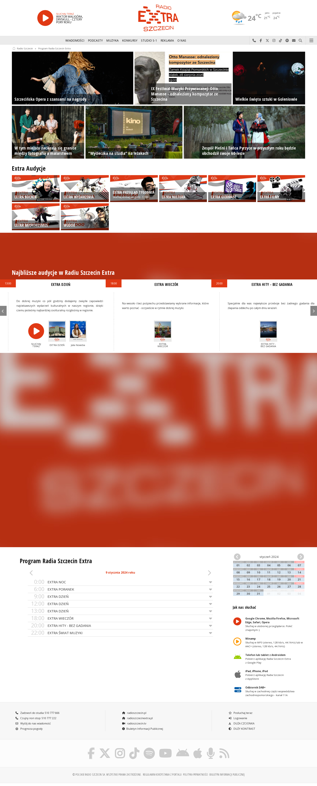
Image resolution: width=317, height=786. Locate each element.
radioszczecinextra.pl (139, 718)
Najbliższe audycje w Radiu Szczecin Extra (63, 272)
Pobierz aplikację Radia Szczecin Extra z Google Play (268, 658)
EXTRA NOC (50, 582)
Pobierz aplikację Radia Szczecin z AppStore (264, 675)
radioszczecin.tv (136, 723)
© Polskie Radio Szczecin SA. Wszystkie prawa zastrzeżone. (106, 774)
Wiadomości (75, 40)
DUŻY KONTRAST (244, 729)
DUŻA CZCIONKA (243, 723)
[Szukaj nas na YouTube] (165, 748)
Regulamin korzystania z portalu (162, 774)
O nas (181, 40)
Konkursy (130, 40)
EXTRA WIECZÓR (52, 618)
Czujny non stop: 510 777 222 (38, 718)
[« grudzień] (239, 556)
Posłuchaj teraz (242, 713)
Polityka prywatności (195, 774)
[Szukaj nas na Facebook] (91, 748)
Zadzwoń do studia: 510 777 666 (39, 713)
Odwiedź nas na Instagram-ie (274, 40)
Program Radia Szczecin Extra (54, 48)
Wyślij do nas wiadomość (293, 40)
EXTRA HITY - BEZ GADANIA (61, 625)
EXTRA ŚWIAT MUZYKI (57, 632)
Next (313, 311)
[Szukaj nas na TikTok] (134, 748)
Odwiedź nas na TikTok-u (280, 40)
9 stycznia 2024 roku (120, 572)
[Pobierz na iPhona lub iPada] (197, 748)
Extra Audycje (29, 168)
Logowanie (240, 718)
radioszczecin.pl (136, 713)
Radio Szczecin (25, 48)
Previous (3, 311)
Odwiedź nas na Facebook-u (260, 40)
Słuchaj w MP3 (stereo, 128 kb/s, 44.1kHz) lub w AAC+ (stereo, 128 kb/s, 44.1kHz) (274, 642)
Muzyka (112, 40)
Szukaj (300, 40)
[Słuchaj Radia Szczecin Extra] (45, 18)
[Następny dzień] (194, 573)
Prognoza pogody (31, 729)
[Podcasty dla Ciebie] (210, 748)
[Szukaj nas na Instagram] (120, 748)
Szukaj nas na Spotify (287, 40)
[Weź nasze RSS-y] (224, 748)
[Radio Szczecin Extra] (158, 18)
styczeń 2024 (269, 557)
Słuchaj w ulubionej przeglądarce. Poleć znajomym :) (272, 624)
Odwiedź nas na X (267, 40)
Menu (311, 40)
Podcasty (95, 40)
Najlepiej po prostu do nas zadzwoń (254, 40)
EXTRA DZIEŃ (51, 596)
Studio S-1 (149, 40)
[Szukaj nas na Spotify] (149, 748)
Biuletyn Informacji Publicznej (144, 729)
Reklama (167, 40)
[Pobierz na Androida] (182, 748)
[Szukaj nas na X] (105, 748)
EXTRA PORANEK (54, 589)
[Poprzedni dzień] (46, 573)
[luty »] (298, 556)
